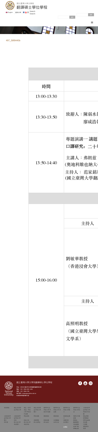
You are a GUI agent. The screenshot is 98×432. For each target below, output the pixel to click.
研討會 (6, 422)
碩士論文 (46, 422)
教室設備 (46, 420)
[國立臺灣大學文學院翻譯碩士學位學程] (26, 5)
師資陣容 (86, 418)
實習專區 (46, 416)
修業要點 (6, 407)
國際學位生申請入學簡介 (66, 410)
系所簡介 (66, 422)
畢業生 (75, 420)
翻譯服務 (76, 422)
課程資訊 (86, 426)
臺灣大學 (18, 12)
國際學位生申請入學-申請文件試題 (47, 410)
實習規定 (56, 416)
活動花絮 (66, 420)
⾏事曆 (85, 424)
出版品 (65, 427)
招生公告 (26, 420)
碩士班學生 (37, 422)
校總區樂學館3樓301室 (22, 395)
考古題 (85, 422)
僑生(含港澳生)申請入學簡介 (37, 410)
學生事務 (26, 416)
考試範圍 (76, 424)
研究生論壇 (86, 420)
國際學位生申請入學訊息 (76, 410)
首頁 (84, 428)
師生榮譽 (86, 416)
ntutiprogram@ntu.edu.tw (29, 393)
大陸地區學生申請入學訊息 (17, 418)
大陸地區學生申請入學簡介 (7, 418)
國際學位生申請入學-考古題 (57, 410)
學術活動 (36, 416)
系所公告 (56, 422)
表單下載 (76, 426)
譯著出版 (76, 428)
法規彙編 (56, 420)
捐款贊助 (36, 420)
